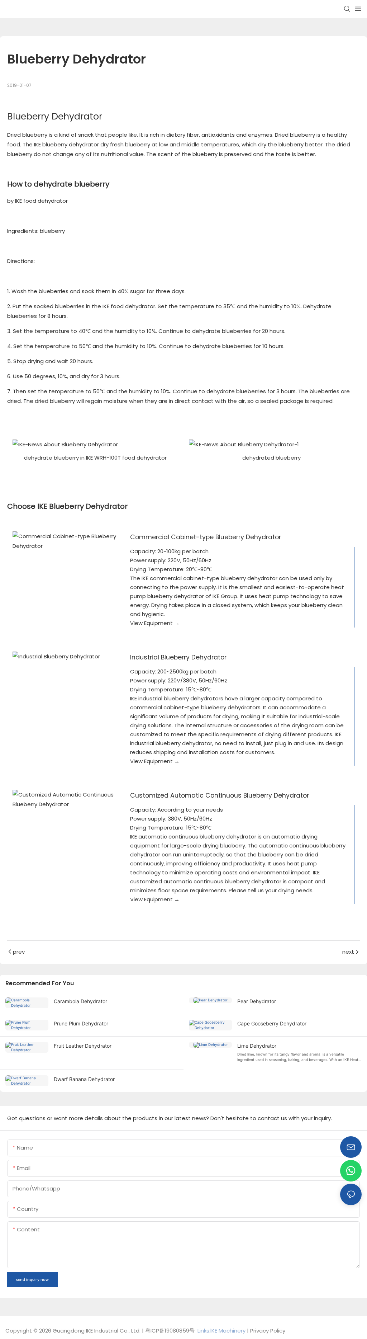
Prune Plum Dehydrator (81, 1023)
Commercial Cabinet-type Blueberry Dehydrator (205, 537)
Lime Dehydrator (256, 1046)
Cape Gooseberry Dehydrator (271, 1023)
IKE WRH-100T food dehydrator (126, 457)
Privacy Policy (267, 1330)
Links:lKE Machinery (221, 1330)
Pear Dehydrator (256, 1001)
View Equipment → (155, 623)
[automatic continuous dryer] (66, 799)
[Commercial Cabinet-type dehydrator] (66, 541)
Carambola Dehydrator (80, 1001)
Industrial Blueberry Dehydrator (178, 657)
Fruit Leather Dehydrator (82, 1046)
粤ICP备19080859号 (170, 1330)
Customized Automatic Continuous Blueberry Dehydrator (219, 795)
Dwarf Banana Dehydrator (84, 1079)
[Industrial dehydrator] (66, 656)
